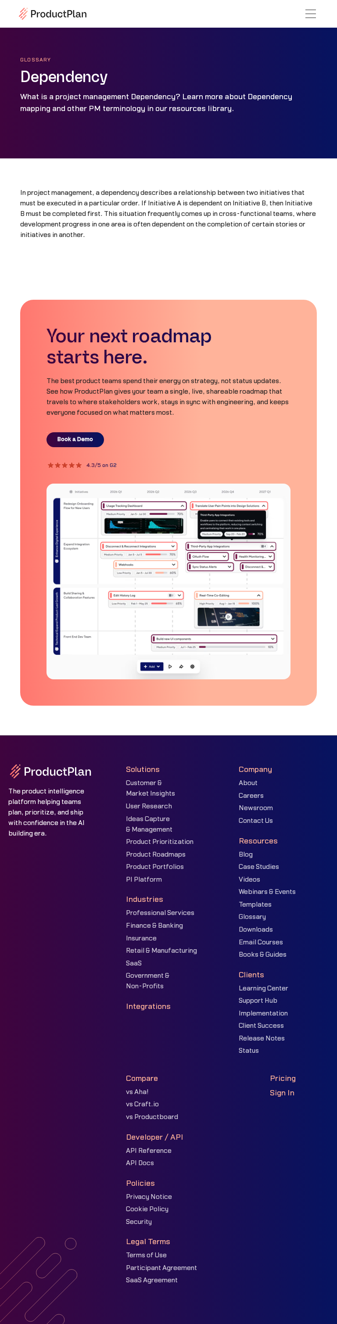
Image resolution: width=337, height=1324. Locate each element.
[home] (53, 13)
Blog (246, 854)
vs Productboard (152, 1117)
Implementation (263, 1013)
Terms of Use (146, 1255)
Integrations (148, 1006)
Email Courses (261, 942)
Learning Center (263, 988)
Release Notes (262, 1038)
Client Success (261, 1026)
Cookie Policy (147, 1209)
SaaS (134, 963)
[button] (310, 13)
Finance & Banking (154, 925)
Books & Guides (263, 954)
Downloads (256, 929)
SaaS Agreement (152, 1280)
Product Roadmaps (156, 854)
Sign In (282, 1093)
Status (249, 1051)
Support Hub (258, 1000)
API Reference (149, 1151)
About (248, 783)
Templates (255, 904)
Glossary (252, 917)
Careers (251, 796)
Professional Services (160, 913)
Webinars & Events (267, 892)
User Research (149, 806)
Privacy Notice (149, 1197)
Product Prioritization (160, 842)
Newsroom (256, 808)
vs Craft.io (142, 1104)
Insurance (141, 938)
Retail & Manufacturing (161, 950)
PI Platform (144, 879)
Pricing (283, 1078)
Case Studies (259, 867)
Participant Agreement (161, 1268)
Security (139, 1222)
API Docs (140, 1163)
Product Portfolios (155, 867)
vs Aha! (137, 1092)
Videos (249, 879)
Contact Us (256, 821)
